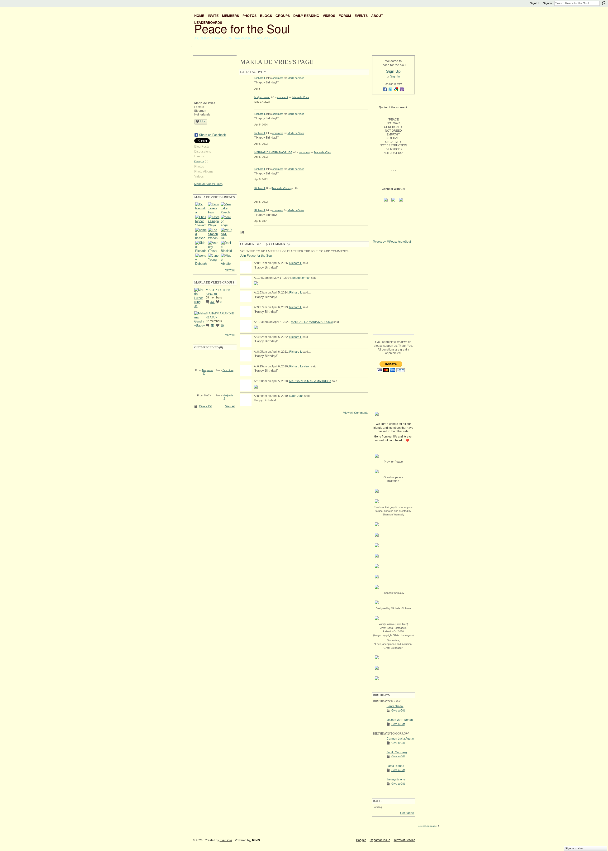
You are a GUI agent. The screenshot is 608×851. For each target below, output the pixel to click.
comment (277, 78)
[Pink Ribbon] (204, 359)
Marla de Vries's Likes (208, 184)
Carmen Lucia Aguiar (400, 738)
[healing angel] (226, 220)
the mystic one (396, 779)
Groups (199, 161)
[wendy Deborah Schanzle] (201, 259)
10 (222, 325)
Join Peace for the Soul (256, 255)
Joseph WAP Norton (400, 719)
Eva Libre (228, 370)
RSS (242, 233)
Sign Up (535, 3)
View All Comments (355, 412)
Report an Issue (380, 840)
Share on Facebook (212, 135)
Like (202, 121)
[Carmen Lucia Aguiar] (378, 747)
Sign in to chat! (574, 848)
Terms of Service (404, 840)
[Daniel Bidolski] (226, 246)
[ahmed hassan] (201, 233)
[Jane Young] (213, 259)
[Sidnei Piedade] (201, 246)
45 (212, 325)
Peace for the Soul (242, 28)
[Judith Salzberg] (378, 761)
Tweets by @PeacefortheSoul (392, 241)
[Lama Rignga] (378, 774)
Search (603, 3)
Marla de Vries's (281, 188)
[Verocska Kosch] (226, 208)
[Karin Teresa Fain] (213, 208)
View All (230, 270)
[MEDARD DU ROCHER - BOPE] (226, 233)
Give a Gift (205, 406)
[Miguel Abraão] (226, 259)
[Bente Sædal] (378, 715)
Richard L (260, 78)
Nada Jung (296, 396)
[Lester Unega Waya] (213, 220)
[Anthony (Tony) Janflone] (213, 246)
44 (212, 302)
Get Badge (407, 813)
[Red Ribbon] (224, 384)
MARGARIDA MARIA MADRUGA (273, 152)
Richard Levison (299, 366)
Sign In (547, 3)
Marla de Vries (296, 78)
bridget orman (262, 97)
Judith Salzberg (397, 752)
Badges (361, 840)
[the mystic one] (378, 788)
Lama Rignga (395, 766)
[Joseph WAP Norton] (378, 728)
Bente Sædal (395, 706)
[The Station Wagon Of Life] (213, 233)
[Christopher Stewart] (201, 220)
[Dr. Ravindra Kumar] (201, 208)
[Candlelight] (224, 359)
